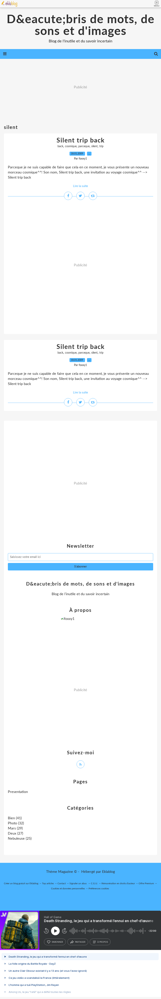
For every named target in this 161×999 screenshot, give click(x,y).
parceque (84, 146)
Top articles (48, 883)
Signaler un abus (78, 883)
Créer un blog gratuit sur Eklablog (21, 883)
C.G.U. (94, 883)
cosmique (71, 146)
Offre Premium (146, 883)
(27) (15, 833)
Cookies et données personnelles (68, 888)
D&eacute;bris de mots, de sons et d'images (81, 25)
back (60, 146)
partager (80, 942)
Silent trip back (81, 140)
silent (94, 146)
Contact (62, 883)
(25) (20, 838)
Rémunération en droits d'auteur (118, 883)
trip (101, 146)
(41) (15, 818)
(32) (16, 823)
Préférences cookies (99, 888)
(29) (15, 828)
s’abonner (57, 942)
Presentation (18, 792)
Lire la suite (80, 186)
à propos (102, 942)
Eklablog (108, 872)
